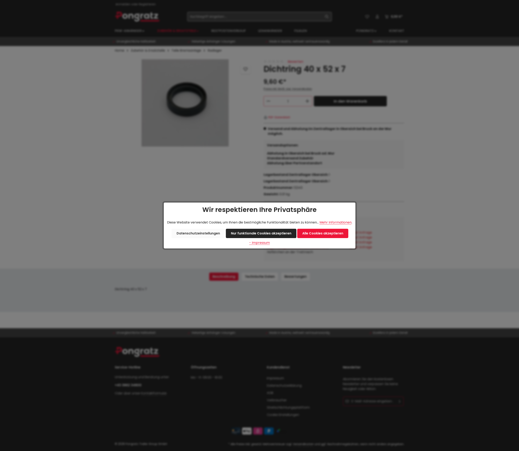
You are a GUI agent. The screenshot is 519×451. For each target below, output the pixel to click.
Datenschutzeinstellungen (198, 233)
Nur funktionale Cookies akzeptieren (261, 233)
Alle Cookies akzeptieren (322, 233)
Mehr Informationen (336, 222)
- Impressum (259, 242)
